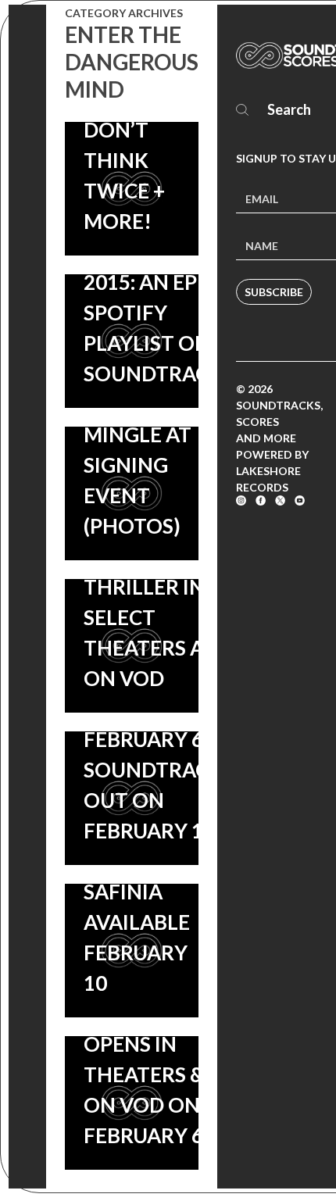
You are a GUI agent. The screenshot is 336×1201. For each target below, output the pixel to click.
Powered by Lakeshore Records (272, 471)
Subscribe (274, 291)
